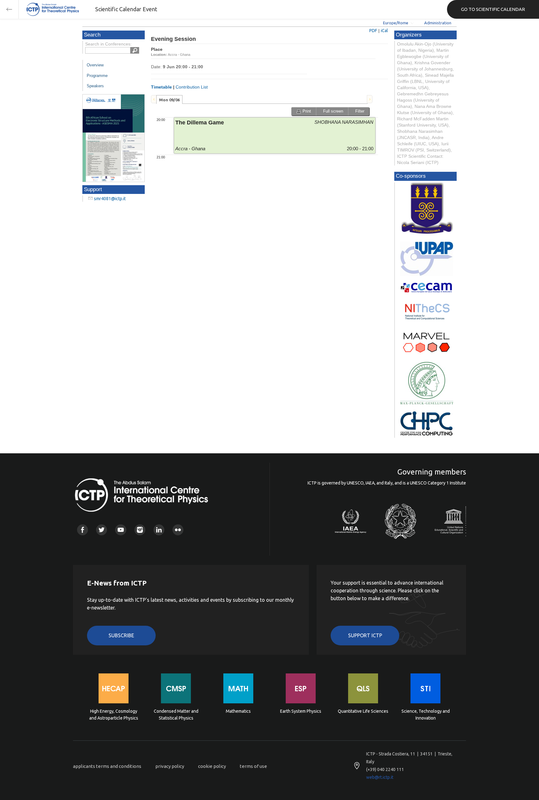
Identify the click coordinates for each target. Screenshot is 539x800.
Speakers (95, 86)
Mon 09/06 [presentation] (169, 100)
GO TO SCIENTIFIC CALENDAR (493, 9)
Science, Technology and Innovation (425, 714)
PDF (373, 30)
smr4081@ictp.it (110, 198)
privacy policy (169, 766)
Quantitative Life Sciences (363, 711)
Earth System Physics (300, 711)
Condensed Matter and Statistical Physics (176, 714)
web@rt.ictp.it (379, 777)
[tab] (169, 99)
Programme (97, 75)
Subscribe (121, 635)
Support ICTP (365, 635)
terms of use (253, 766)
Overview (95, 65)
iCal (384, 30)
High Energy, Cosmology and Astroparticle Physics (113, 714)
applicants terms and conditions (107, 766)
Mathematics (238, 711)
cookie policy (212, 766)
